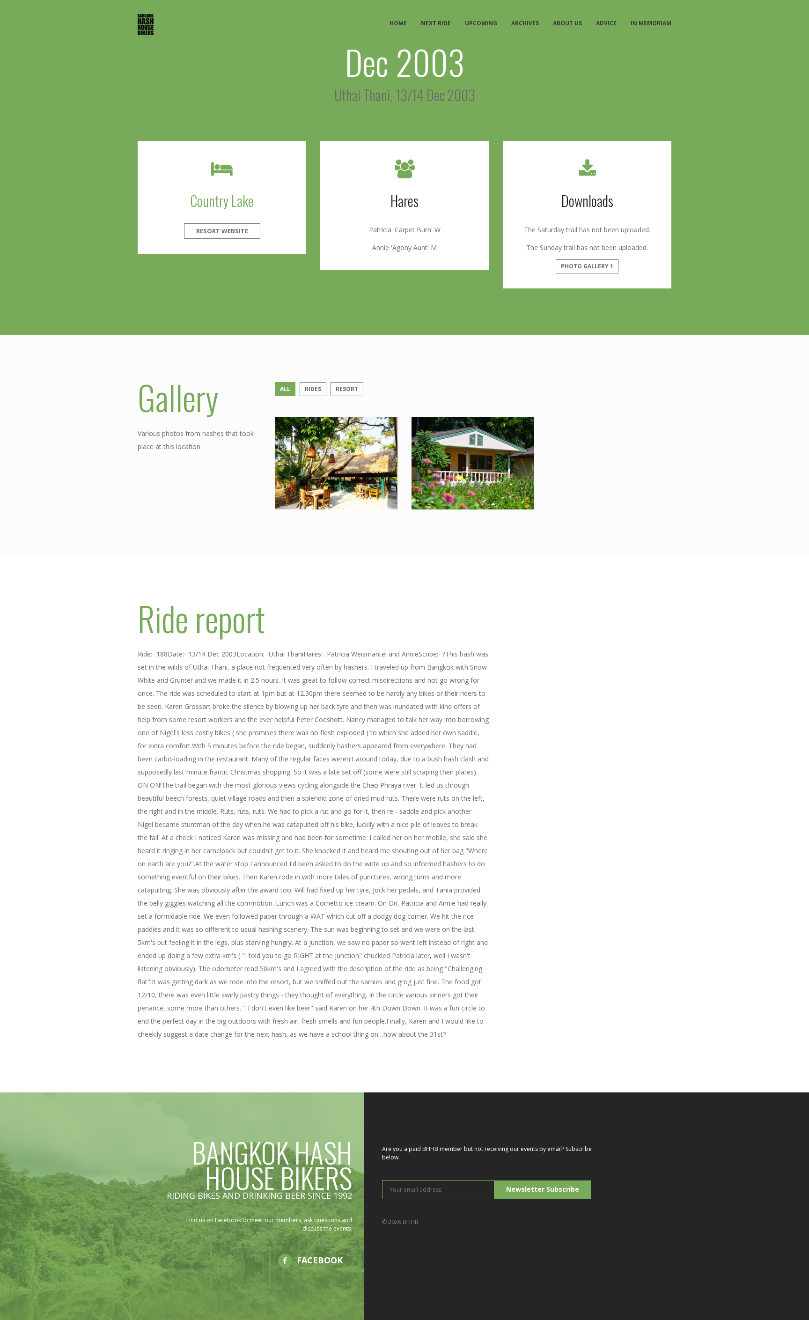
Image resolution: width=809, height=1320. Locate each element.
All (285, 389)
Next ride (436, 23)
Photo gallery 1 (587, 266)
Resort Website (222, 231)
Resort (347, 389)
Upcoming (481, 23)
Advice (606, 23)
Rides (313, 389)
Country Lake (222, 200)
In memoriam (651, 23)
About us (567, 23)
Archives (525, 23)
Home (398, 23)
